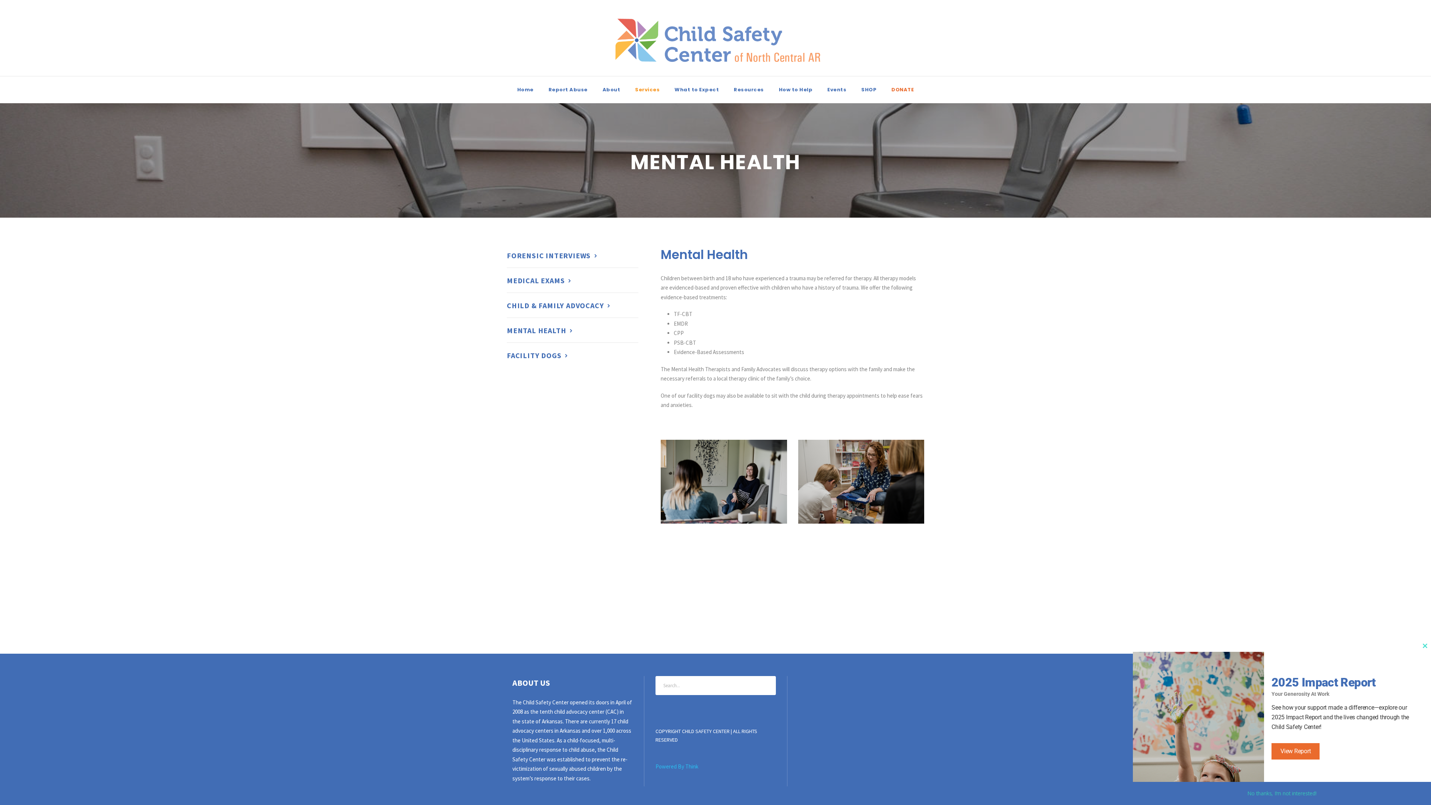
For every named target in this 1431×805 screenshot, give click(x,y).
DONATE (902, 89)
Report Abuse (568, 89)
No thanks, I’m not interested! (1281, 793)
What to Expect (697, 89)
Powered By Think (677, 766)
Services (647, 89)
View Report (1295, 751)
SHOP (868, 89)
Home (525, 89)
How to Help (796, 89)
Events (836, 89)
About (611, 89)
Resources (749, 89)
